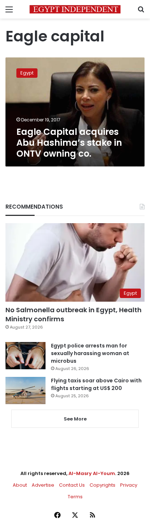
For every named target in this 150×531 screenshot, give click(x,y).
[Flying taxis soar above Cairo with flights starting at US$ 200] (25, 390)
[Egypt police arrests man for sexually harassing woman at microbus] (25, 355)
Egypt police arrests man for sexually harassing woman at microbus (90, 353)
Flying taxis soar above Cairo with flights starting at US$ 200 (96, 384)
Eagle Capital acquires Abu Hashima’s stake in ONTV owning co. (69, 143)
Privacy (128, 485)
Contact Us (72, 485)
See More (75, 418)
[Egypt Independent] (75, 9)
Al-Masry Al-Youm (91, 473)
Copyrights (102, 485)
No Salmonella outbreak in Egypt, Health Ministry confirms (73, 314)
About (20, 485)
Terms (75, 496)
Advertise (43, 485)
